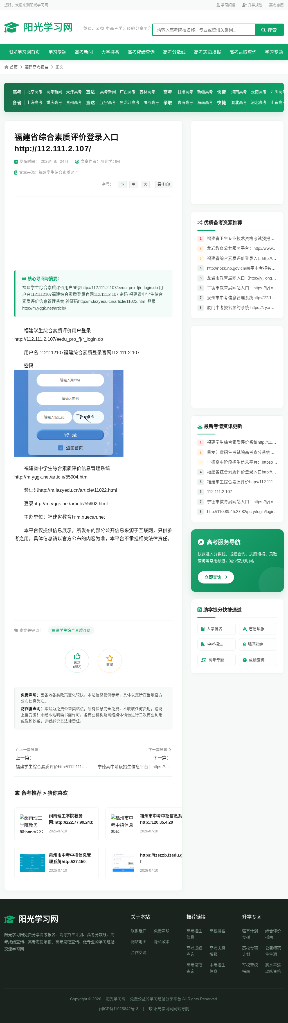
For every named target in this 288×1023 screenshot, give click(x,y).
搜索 (271, 30)
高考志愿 (276, 5)
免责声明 (162, 931)
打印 (165, 184)
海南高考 (205, 102)
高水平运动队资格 (273, 968)
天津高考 (74, 92)
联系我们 (139, 931)
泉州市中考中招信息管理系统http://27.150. (70, 858)
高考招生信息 (194, 934)
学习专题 (57, 52)
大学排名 (110, 52)
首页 (14, 67)
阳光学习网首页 (24, 52)
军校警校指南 (250, 968)
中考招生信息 (217, 968)
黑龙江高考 (130, 102)
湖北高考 (239, 102)
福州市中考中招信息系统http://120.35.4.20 (163, 819)
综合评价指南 (273, 934)
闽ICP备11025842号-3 (118, 1008)
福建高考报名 (36, 67)
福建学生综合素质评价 (71, 630)
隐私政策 (162, 941)
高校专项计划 (250, 951)
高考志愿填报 (207, 52)
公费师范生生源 (273, 951)
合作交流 (139, 952)
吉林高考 (147, 92)
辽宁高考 (108, 102)
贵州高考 (74, 102)
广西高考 (128, 92)
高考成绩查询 (141, 52)
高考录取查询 (243, 52)
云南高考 (259, 92)
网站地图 (139, 941)
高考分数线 (174, 52)
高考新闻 (84, 52)
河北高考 (259, 102)
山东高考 (278, 102)
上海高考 (34, 102)
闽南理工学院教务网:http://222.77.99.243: (71, 819)
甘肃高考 (185, 92)
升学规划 (254, 5)
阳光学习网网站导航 (170, 1008)
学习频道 (227, 5)
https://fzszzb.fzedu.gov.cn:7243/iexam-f (178, 858)
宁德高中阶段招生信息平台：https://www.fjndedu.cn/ (134, 766)
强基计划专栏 (250, 934)
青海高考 (185, 102)
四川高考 (278, 92)
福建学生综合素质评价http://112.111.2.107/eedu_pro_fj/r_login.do (52, 766)
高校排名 (217, 931)
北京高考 (34, 92)
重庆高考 (54, 102)
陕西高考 (151, 102)
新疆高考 (205, 92)
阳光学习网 (88, 27)
